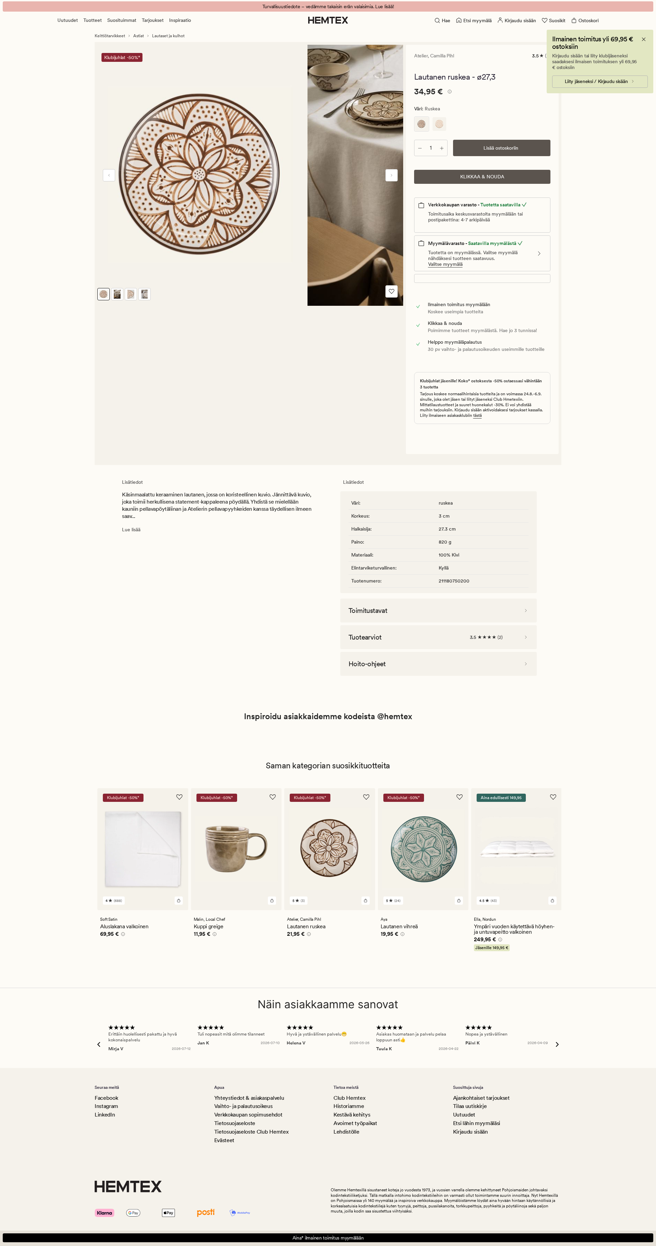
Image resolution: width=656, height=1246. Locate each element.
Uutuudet (67, 20)
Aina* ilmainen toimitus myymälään (328, 1238)
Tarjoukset (153, 20)
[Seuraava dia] (391, 175)
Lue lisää (131, 529)
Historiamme (348, 1106)
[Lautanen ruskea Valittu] (421, 124)
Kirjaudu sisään (470, 1131)
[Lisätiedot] (449, 93)
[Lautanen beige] (439, 124)
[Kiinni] (644, 39)
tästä (477, 415)
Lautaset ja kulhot (168, 35)
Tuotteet (92, 20)
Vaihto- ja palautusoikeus (243, 1106)
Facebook (106, 1098)
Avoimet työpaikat (355, 1123)
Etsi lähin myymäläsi (477, 1123)
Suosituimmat (121, 20)
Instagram (106, 1106)
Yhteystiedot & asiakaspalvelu (249, 1098)
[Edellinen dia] (109, 175)
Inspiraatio (180, 20)
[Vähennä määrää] (420, 148)
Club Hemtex (349, 1098)
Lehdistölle (346, 1131)
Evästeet (224, 1140)
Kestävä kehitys (351, 1114)
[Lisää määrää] (442, 148)
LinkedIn (105, 1114)
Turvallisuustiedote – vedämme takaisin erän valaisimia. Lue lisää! (328, 6)
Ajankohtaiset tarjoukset (481, 1098)
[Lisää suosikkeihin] (391, 291)
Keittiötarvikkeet (110, 35)
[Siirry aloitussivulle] (328, 20)
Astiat (138, 35)
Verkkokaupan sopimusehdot (248, 1114)
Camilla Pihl (442, 55)
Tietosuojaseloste (235, 1123)
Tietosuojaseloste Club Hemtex (251, 1131)
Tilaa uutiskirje (470, 1106)
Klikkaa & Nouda (482, 176)
